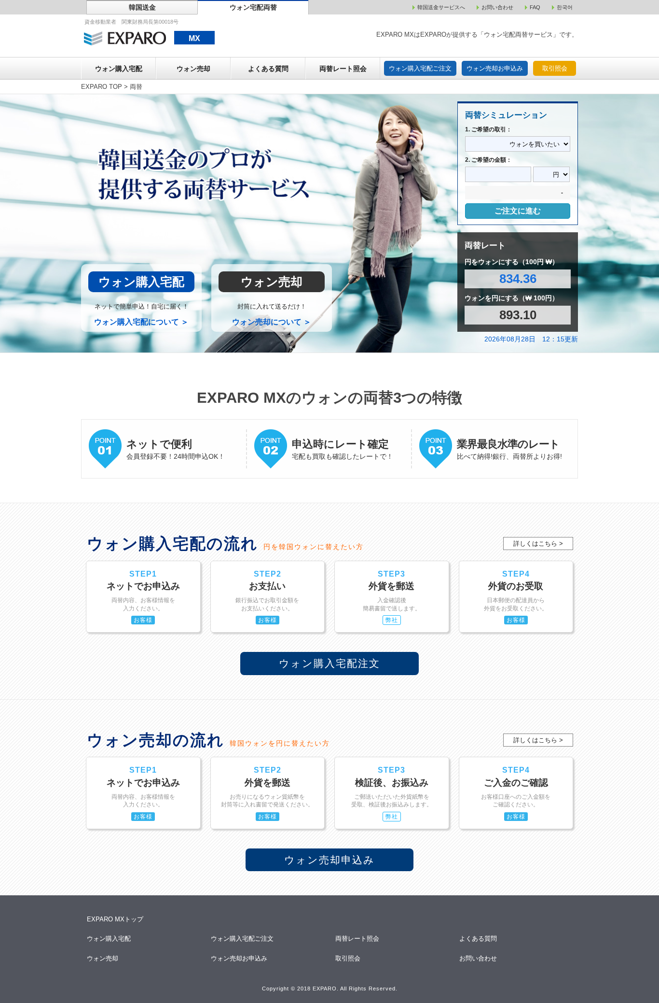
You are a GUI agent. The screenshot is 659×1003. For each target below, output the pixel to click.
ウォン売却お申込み (495, 68)
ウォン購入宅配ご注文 (420, 68)
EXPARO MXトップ (115, 919)
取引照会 (554, 68)
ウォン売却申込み (329, 859)
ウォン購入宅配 (118, 68)
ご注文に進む (517, 211)
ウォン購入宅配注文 (329, 663)
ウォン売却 (193, 68)
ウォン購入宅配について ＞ (141, 322)
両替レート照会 (343, 68)
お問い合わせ (478, 958)
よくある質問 (268, 68)
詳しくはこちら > (538, 543)
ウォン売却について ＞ (271, 322)
